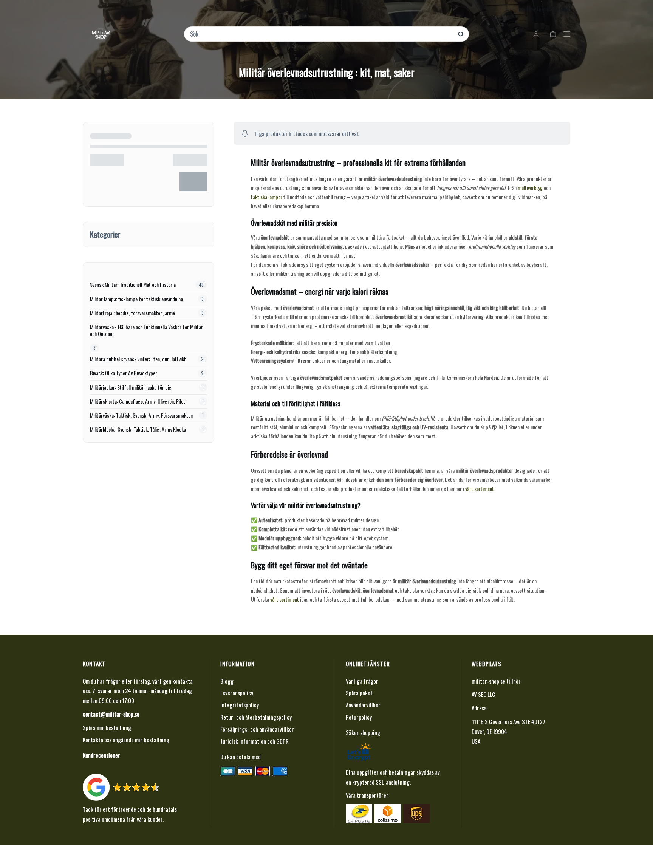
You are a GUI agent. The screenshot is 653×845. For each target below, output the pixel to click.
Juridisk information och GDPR (254, 741)
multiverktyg (530, 188)
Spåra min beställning (107, 727)
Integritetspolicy (239, 705)
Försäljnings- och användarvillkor (257, 729)
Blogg (227, 681)
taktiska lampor (266, 197)
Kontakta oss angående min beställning (126, 739)
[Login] (536, 34)
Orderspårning (535, 9)
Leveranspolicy (236, 693)
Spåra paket (359, 693)
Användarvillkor (363, 705)
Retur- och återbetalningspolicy (256, 717)
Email (565, 9)
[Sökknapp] (460, 34)
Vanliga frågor (362, 681)
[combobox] (321, 34)
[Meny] (566, 34)
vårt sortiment (479, 488)
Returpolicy (359, 717)
